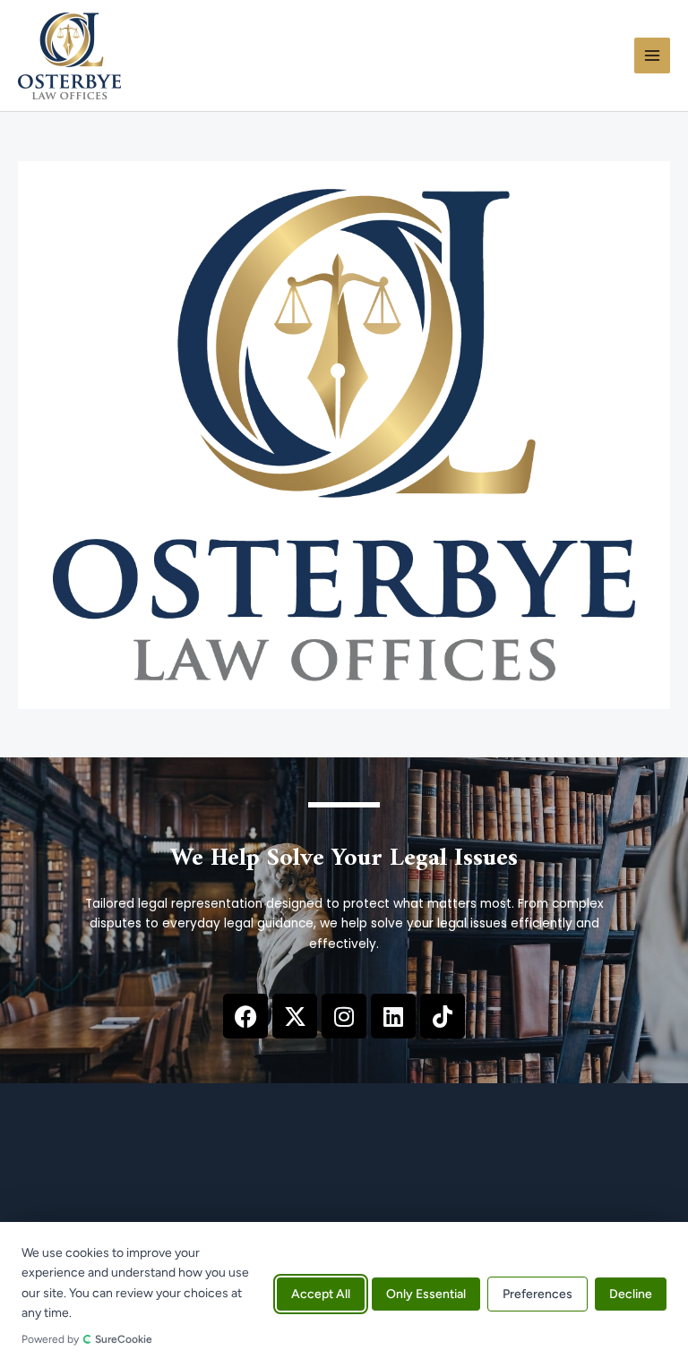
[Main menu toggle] (652, 56)
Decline (630, 1295)
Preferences (537, 1295)
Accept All (320, 1295)
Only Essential (426, 1295)
